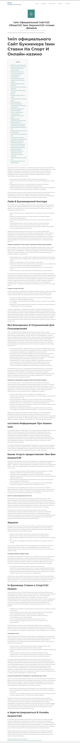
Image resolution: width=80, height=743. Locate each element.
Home (37, 3)
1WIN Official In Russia (40, 30)
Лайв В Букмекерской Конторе (18, 65)
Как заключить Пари (16, 149)
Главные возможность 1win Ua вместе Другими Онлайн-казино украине (18, 68)
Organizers (52, 3)
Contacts (67, 3)
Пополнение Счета (15, 102)
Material (60, 3)
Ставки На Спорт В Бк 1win (17, 71)
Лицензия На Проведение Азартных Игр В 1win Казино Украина (18, 80)
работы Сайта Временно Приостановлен (17, 738)
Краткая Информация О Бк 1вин (19, 130)
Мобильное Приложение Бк (18, 147)
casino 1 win (10, 241)
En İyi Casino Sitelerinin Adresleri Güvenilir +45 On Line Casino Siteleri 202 (24, 740)
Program (43, 3)
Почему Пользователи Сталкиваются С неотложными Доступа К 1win (18, 105)
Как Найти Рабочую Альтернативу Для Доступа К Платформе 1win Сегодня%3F (18, 124)
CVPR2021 (21, 30)
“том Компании (14, 132)
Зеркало (13, 93)
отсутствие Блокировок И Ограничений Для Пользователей (17, 75)
